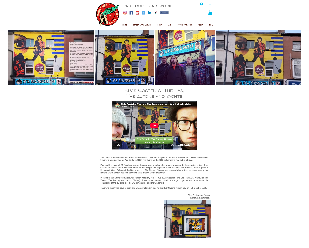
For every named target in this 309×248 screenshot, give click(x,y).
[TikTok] (156, 13)
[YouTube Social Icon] (137, 13)
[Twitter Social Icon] (143, 13)
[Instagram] (125, 13)
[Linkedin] (149, 13)
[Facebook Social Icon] (131, 13)
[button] (210, 12)
